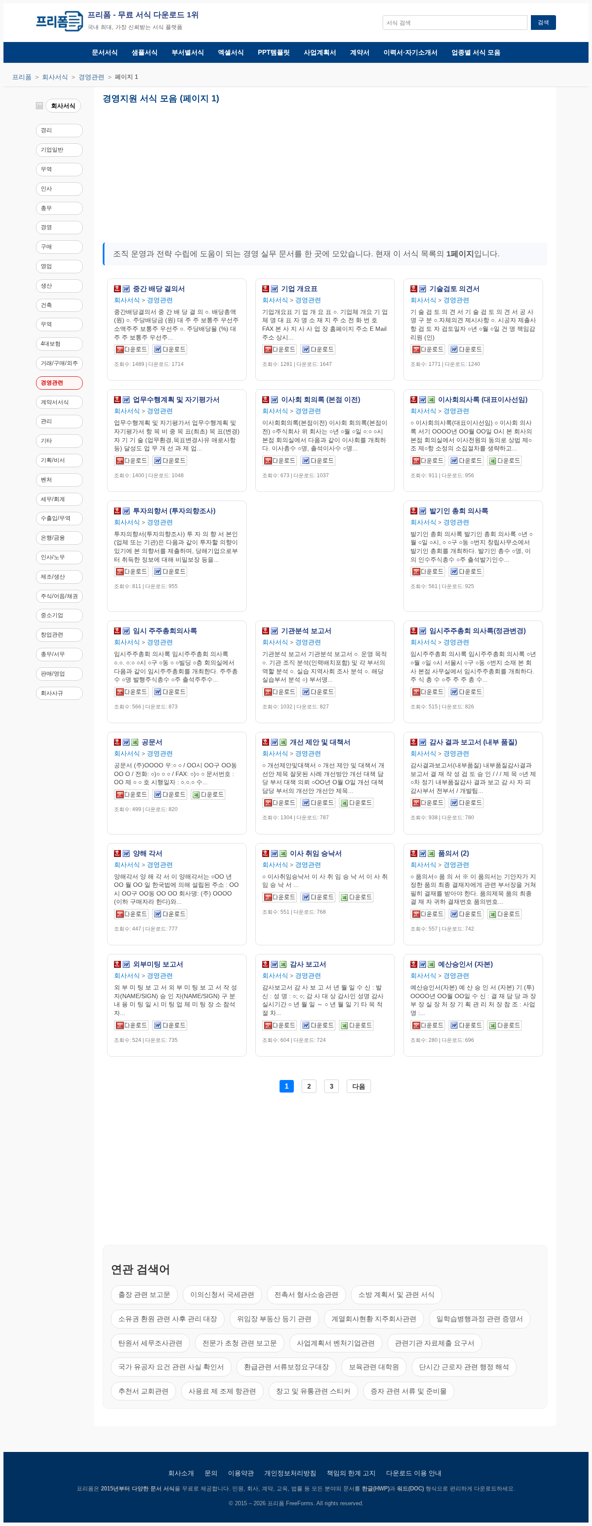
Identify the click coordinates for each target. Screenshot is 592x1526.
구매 (46, 246)
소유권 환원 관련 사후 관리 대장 (167, 1318)
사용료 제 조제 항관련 (222, 1391)
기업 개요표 (299, 288)
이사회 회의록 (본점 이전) (320, 399)
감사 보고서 (308, 964)
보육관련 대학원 (374, 1367)
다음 (358, 1086)
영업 (46, 266)
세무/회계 (53, 499)
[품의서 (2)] (427, 915)
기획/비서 (53, 460)
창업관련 (52, 634)
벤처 (46, 479)
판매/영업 (53, 673)
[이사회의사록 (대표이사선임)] (427, 462)
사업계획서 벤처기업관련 (336, 1343)
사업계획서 (320, 52)
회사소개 (181, 1473)
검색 (543, 22)
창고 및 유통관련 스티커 (313, 1391)
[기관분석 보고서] (279, 693)
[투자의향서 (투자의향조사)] (131, 573)
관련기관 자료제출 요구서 (435, 1343)
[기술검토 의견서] (427, 351)
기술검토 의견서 (454, 288)
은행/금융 (53, 537)
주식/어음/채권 (59, 596)
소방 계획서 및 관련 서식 (396, 1294)
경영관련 (91, 77)
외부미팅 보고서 (158, 964)
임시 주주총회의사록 (165, 630)
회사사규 (52, 693)
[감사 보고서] (279, 1027)
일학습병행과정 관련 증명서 (479, 1318)
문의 (211, 1473)
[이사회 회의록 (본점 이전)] (279, 462)
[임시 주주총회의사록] (131, 693)
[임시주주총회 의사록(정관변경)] (427, 693)
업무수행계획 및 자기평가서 (176, 399)
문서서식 (105, 52)
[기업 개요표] (279, 351)
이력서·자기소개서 (411, 52)
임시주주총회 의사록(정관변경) (477, 630)
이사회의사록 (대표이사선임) (482, 399)
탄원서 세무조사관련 (150, 1343)
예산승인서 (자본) (465, 964)
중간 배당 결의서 (159, 288)
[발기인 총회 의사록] (427, 573)
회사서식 (55, 77)
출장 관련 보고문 (144, 1294)
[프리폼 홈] (59, 23)
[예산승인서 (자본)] (427, 1027)
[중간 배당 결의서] (131, 351)
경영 (46, 227)
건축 (46, 305)
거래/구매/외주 (59, 363)
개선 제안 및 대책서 (320, 742)
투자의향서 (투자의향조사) (174, 511)
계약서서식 (55, 402)
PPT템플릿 (274, 52)
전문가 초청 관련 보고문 (239, 1343)
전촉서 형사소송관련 (306, 1294)
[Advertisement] (234, 169)
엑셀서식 (231, 52)
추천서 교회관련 (143, 1391)
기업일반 (52, 149)
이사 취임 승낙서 (316, 853)
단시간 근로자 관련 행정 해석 (464, 1367)
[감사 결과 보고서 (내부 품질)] (427, 804)
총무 (46, 208)
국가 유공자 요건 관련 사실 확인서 (171, 1367)
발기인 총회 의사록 (458, 511)
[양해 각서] (131, 915)
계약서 (360, 52)
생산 (46, 285)
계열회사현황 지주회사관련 (374, 1318)
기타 (46, 440)
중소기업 (52, 615)
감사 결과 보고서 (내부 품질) (473, 742)
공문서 (152, 742)
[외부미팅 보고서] (131, 1027)
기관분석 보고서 (306, 630)
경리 (46, 130)
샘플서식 (145, 52)
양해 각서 (148, 853)
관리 (46, 421)
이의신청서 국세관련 (222, 1294)
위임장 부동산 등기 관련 (274, 1318)
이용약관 (241, 1473)
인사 (46, 188)
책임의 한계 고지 (351, 1473)
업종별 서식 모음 (476, 52)
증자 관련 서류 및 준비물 (409, 1391)
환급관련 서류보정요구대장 (286, 1367)
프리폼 (22, 77)
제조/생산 (53, 576)
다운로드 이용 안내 (414, 1473)
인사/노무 (53, 557)
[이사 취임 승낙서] (279, 898)
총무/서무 (53, 654)
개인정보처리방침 (290, 1473)
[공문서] (131, 796)
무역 (46, 169)
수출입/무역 (56, 518)
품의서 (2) (453, 853)
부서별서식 (188, 52)
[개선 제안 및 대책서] (279, 804)
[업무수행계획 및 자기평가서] (131, 462)
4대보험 (51, 343)
